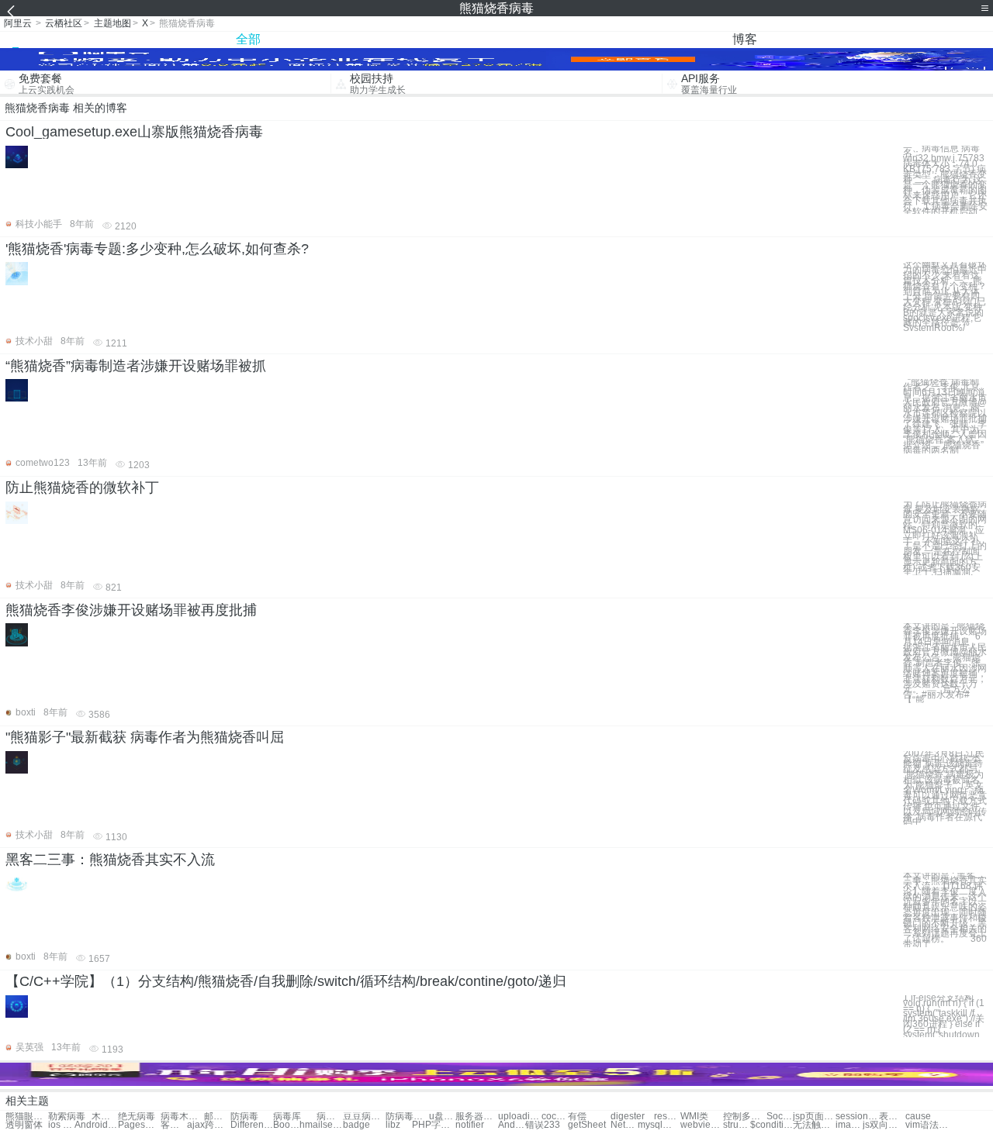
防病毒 (244, 1116)
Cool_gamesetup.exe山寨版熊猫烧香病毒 (134, 132)
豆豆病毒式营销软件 (364, 1116)
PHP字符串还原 (433, 1125)
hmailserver (320, 1125)
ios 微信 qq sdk (61, 1125)
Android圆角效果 (511, 1125)
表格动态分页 (892, 1116)
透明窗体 (24, 1125)
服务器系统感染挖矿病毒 (476, 1116)
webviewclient (701, 1125)
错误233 (542, 1125)
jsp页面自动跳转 (814, 1116)
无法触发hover (814, 1125)
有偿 (577, 1116)
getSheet (587, 1125)
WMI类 (694, 1116)
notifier (469, 1125)
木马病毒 (105, 1116)
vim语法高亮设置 (926, 1125)
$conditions (771, 1125)
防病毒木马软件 (407, 1116)
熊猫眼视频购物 (26, 1116)
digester (628, 1116)
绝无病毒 (136, 1116)
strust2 (736, 1125)
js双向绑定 (884, 1125)
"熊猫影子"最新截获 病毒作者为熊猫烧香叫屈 (144, 737)
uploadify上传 (519, 1116)
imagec (849, 1125)
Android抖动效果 (95, 1125)
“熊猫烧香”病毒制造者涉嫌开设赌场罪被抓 (135, 366)
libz (393, 1125)
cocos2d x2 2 (554, 1116)
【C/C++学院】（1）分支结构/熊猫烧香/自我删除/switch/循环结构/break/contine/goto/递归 (285, 981)
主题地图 (112, 23)
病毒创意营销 (330, 1116)
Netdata (624, 1125)
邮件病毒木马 (217, 1116)
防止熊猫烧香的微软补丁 (82, 487)
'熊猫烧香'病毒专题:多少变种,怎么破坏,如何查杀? (157, 249)
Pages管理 (139, 1125)
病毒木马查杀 (182, 1116)
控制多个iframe (744, 1116)
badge (356, 1125)
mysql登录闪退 (659, 1125)
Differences (251, 1125)
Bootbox (286, 1125)
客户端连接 (174, 1125)
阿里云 (18, 23)
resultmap (667, 1116)
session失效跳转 (857, 1116)
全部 (248, 39)
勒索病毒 (66, 1116)
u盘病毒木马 (442, 1116)
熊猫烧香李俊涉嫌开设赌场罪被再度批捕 (131, 610)
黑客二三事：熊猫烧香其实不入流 (110, 859)
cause (918, 1116)
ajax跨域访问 (208, 1125)
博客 (744, 39)
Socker (779, 1116)
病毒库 (287, 1116)
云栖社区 (63, 23)
